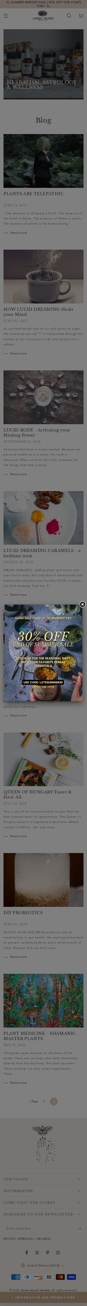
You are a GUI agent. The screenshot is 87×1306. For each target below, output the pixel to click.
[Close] (82, 604)
